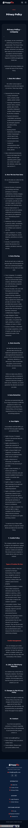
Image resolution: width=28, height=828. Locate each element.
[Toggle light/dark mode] (22, 2)
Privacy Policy (14, 790)
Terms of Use (14, 787)
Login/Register (14, 799)
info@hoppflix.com (14, 772)
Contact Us (15, 816)
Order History (14, 802)
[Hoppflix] (8, 2)
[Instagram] (15, 775)
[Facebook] (12, 775)
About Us (14, 784)
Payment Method (14, 813)
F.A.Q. (14, 811)
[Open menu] (25, 2)
